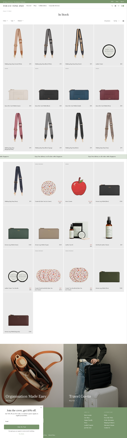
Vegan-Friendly (88, 420)
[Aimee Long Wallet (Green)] (18, 224)
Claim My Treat (21, 427)
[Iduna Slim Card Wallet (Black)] (48, 85)
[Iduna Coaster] (79, 180)
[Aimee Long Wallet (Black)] (109, 180)
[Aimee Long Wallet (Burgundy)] (18, 311)
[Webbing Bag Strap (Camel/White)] (18, 43)
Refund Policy (51, 435)
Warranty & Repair (109, 425)
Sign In (122, 1)
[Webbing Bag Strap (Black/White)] (48, 43)
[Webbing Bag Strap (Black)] (79, 127)
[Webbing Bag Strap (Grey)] (109, 127)
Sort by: (115, 21)
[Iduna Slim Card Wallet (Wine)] (109, 85)
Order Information (109, 420)
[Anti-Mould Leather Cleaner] (109, 224)
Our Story (87, 418)
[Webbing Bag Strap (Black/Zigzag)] (48, 127)
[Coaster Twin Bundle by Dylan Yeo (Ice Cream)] (79, 267)
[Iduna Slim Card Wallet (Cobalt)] (79, 85)
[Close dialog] (41, 407)
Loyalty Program (88, 425)
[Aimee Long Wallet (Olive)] (109, 267)
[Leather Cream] (109, 43)
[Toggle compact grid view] (122, 21)
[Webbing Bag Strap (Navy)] (18, 180)
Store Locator (88, 415)
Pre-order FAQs (108, 418)
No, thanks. (21, 434)
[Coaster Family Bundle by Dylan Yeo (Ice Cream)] (48, 267)
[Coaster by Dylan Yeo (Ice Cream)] (48, 180)
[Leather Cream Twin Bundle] (18, 267)
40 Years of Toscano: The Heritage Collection (14, 1)
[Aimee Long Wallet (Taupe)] (48, 224)
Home (4, 11)
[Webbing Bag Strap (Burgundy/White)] (18, 127)
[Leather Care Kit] (79, 224)
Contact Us (107, 428)
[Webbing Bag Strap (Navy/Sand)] (79, 43)
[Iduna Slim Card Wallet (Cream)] (18, 85)
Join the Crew (87, 428)
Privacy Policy (43, 435)
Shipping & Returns (109, 423)
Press (85, 423)
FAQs (105, 415)
